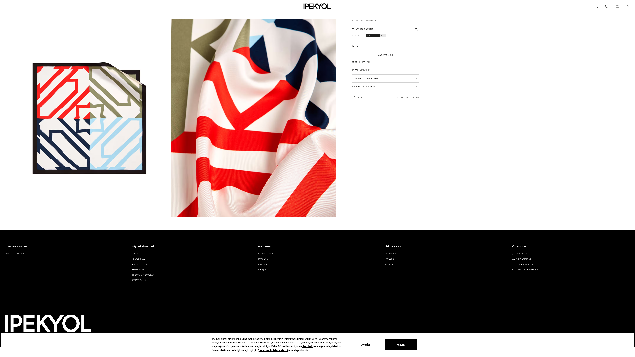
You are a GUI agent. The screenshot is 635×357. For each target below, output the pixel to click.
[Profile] (628, 6)
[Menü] (7, 6)
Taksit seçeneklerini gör (406, 98)
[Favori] (417, 29)
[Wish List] (607, 6)
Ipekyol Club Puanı (363, 86)
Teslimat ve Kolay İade (365, 78)
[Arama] (596, 6)
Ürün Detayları (361, 62)
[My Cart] (617, 6)
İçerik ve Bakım (361, 70)
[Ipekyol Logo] (317, 6)
